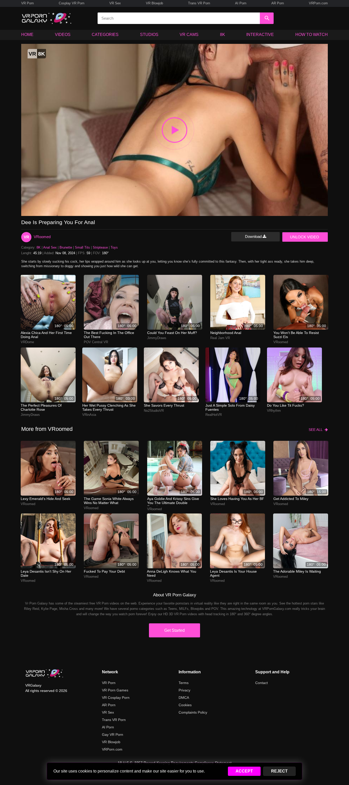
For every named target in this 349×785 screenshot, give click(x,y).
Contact (261, 683)
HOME (27, 34)
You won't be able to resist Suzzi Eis (296, 335)
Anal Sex (50, 247)
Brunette (66, 247)
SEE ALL (317, 430)
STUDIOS (149, 34)
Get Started (174, 630)
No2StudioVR (154, 411)
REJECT (279, 771)
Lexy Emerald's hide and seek (45, 499)
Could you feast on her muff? (172, 333)
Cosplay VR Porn (71, 3)
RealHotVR (213, 415)
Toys (114, 247)
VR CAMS (189, 34)
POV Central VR (96, 342)
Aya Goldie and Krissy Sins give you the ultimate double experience (173, 501)
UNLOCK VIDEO (304, 237)
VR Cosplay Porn (116, 698)
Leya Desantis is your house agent (233, 573)
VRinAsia (89, 415)
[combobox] (179, 18)
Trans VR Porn (199, 3)
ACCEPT (244, 771)
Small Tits (82, 247)
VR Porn (27, 3)
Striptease (100, 247)
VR (26, 237)
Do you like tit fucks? (285, 405)
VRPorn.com (318, 3)
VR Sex (115, 3)
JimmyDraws (156, 338)
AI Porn (240, 3)
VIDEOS (63, 34)
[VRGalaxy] (44, 673)
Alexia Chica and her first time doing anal (46, 335)
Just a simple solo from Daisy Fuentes (230, 407)
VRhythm (274, 411)
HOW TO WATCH (311, 34)
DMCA (184, 698)
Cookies (185, 705)
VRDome (27, 342)
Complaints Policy (193, 712)
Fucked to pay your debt (104, 571)
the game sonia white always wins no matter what (109, 501)
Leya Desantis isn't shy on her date (46, 573)
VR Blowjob (154, 3)
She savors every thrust (164, 405)
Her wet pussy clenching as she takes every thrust (109, 407)
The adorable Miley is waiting (297, 571)
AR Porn (277, 3)
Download (254, 236)
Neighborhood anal (225, 333)
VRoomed (42, 237)
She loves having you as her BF (237, 499)
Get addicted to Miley (290, 499)
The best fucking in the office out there (109, 335)
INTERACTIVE (260, 34)
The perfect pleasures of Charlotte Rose (41, 407)
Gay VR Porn (112, 734)
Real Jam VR (220, 338)
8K (222, 34)
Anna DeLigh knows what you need (171, 573)
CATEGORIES (105, 34)
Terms (184, 683)
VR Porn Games (115, 690)
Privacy (184, 690)
